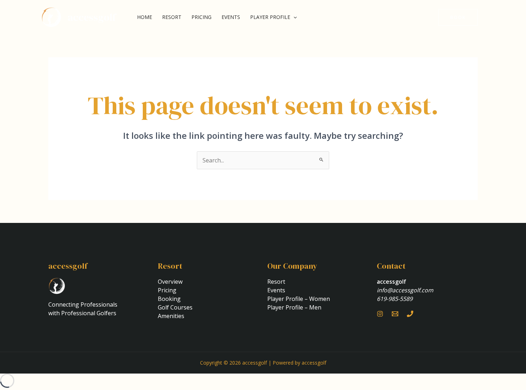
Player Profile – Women (298, 299)
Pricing (201, 17)
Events (230, 17)
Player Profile (270, 17)
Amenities (171, 316)
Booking (169, 299)
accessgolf (92, 17)
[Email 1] (395, 314)
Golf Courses (175, 307)
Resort (171, 17)
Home (144, 17)
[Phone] (410, 314)
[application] (293, 17)
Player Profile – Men (294, 307)
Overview (170, 282)
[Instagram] (380, 314)
